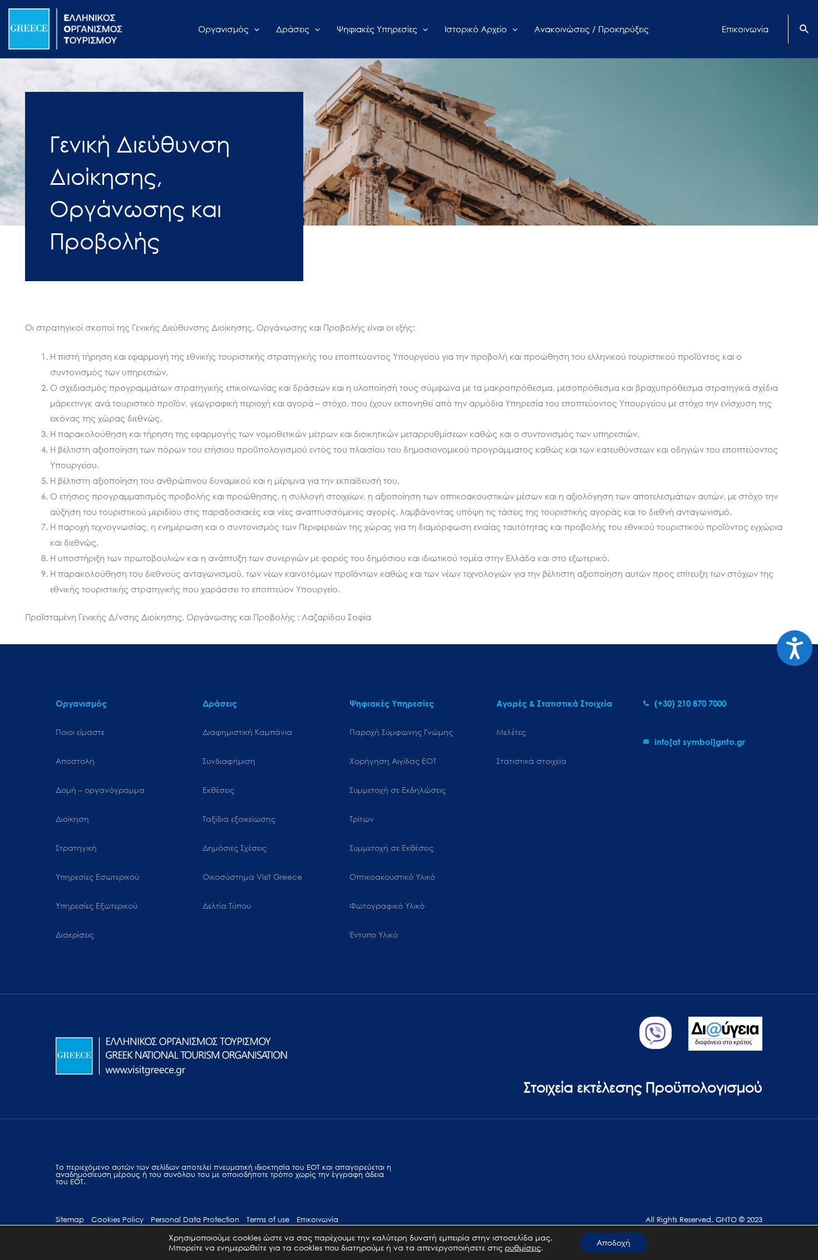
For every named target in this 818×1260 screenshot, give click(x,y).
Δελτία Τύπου (227, 905)
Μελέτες (511, 732)
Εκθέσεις (218, 790)
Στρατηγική (76, 847)
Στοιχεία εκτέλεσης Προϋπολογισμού (643, 1086)
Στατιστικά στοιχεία (531, 761)
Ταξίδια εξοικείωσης (239, 818)
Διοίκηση (72, 818)
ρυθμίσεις (523, 1248)
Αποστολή (75, 761)
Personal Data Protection (195, 1219)
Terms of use (268, 1219)
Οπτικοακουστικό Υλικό (392, 876)
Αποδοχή (613, 1242)
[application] (254, 28)
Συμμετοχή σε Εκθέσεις (391, 847)
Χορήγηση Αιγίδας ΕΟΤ (392, 761)
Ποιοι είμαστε (80, 732)
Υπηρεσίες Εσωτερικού (97, 876)
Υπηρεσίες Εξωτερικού (96, 905)
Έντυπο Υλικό (373, 934)
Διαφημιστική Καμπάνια (247, 732)
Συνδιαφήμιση (229, 761)
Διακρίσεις (75, 934)
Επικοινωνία (317, 1219)
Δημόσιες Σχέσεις (235, 847)
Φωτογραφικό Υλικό (387, 905)
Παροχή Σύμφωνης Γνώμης (401, 732)
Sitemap (70, 1219)
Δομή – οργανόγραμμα (100, 790)
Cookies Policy (117, 1219)
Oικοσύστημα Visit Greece (252, 876)
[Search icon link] (805, 30)
